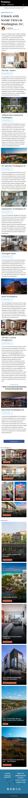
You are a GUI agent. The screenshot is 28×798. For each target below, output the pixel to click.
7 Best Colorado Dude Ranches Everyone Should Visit (14, 388)
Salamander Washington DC (14, 209)
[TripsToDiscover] (8, 789)
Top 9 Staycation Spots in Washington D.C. (11, 510)
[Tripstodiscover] (14, 789)
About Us (20, 773)
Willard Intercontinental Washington (13, 111)
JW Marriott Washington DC (14, 166)
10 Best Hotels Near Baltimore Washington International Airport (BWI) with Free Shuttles (14, 472)
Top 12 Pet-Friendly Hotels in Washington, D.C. (12, 457)
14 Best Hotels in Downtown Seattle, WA (12, 637)
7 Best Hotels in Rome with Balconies (12, 555)
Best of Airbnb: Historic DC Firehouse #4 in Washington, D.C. (20, 490)
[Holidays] (16, 789)
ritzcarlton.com (6, 334)
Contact (20, 778)
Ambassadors (20, 775)
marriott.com (20, 162)
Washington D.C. (7, 12)
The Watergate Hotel (19, 250)
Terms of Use (20, 782)
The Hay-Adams (17, 67)
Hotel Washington (17, 293)
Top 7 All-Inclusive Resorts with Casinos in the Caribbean (13, 719)
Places (7, 773)
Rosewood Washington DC (13, 410)
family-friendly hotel (14, 353)
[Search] (23, 5)
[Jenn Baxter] (3, 28)
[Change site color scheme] (26, 5)
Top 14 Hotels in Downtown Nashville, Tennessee (12, 678)
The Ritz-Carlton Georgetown (9, 338)
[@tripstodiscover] (11, 789)
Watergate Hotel (9, 253)
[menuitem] (3, 4)
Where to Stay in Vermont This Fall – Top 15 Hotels (13, 760)
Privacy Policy (20, 780)
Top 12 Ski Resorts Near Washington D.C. (7, 492)
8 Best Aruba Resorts (10, 597)
